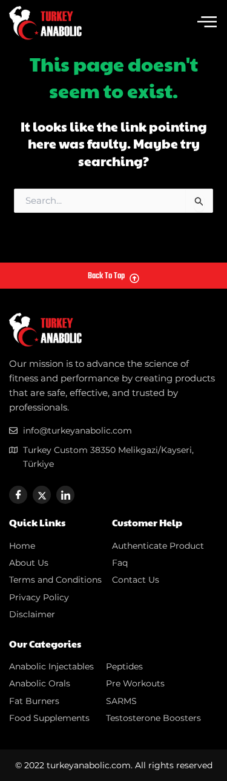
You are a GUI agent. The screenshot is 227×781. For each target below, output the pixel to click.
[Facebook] (18, 495)
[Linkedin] (65, 495)
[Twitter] (42, 495)
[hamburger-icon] (207, 23)
